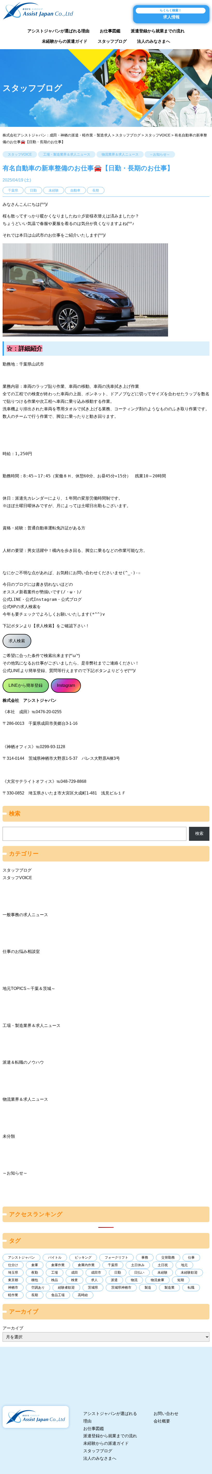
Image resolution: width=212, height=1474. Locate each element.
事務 (144, 1257)
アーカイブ (13, 1328)
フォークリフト (116, 1257)
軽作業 (13, 1295)
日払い (139, 1272)
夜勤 (34, 1272)
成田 (74, 1272)
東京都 (13, 1280)
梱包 (34, 1280)
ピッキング (83, 1257)
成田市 (96, 1272)
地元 (184, 1265)
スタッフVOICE (20, 154)
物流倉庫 (157, 1280)
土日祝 (163, 1265)
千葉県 (113, 1265)
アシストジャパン (21, 1257)
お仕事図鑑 (110, 31)
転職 (191, 1287)
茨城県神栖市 (121, 1287)
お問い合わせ (166, 1413)
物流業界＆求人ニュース (120, 154)
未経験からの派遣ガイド (64, 41)
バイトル (55, 1257)
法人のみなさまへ (153, 41)
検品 (54, 1280)
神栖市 (13, 1287)
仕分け (13, 1265)
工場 (54, 1272)
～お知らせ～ (160, 154)
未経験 (162, 1272)
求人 (94, 1280)
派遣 (114, 1280)
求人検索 (17, 641)
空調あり (38, 1287)
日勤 (117, 1272)
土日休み (138, 1265)
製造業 (169, 1287)
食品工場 (58, 1295)
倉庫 (34, 1265)
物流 (134, 1280)
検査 (74, 1280)
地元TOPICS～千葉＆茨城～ (29, 988)
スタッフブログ (112, 41)
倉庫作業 (58, 1265)
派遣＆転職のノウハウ (23, 1062)
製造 (148, 1287)
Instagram (66, 685)
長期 (34, 1295)
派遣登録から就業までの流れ (158, 31)
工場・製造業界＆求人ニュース (66, 154)
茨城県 (93, 1287)
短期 (180, 1280)
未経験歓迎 (189, 1272)
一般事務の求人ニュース (25, 915)
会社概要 (162, 1421)
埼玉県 (13, 1272)
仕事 (191, 1257)
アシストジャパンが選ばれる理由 (58, 31)
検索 (199, 833)
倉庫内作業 (86, 1265)
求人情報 (170, 14)
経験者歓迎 (66, 1287)
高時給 (83, 1295)
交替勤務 (168, 1257)
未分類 (9, 1136)
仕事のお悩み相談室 (21, 951)
